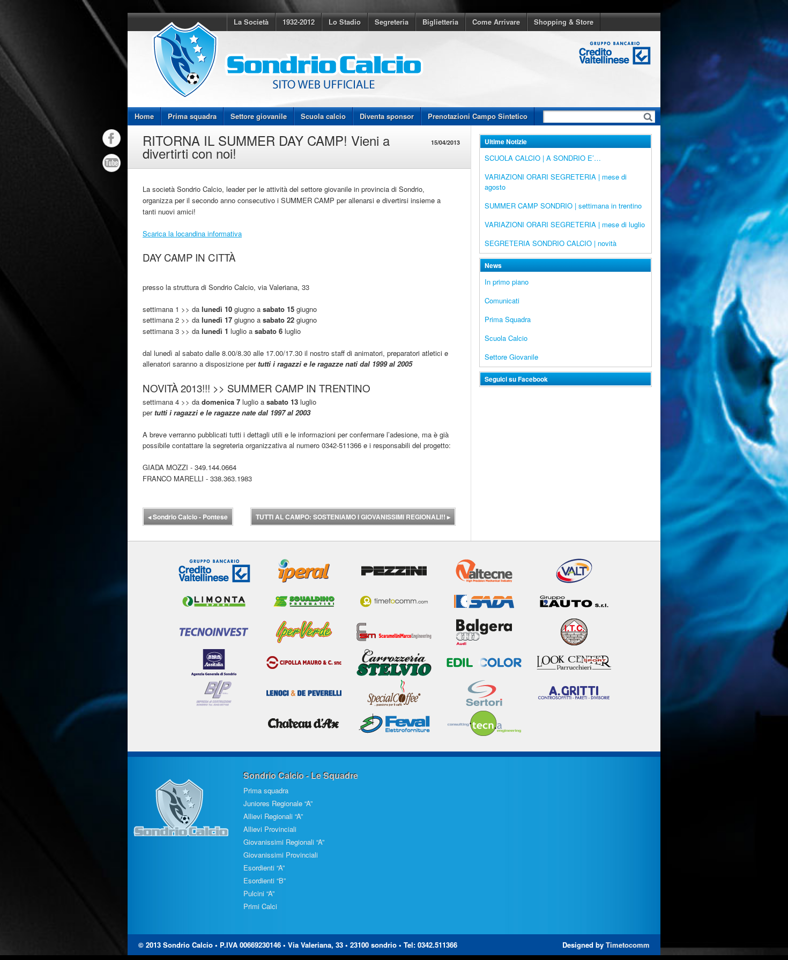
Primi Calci (260, 906)
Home (144, 116)
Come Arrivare (496, 22)
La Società (251, 22)
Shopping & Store (563, 22)
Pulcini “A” (258, 893)
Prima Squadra (508, 319)
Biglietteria (440, 22)
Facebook (111, 138)
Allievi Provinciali (269, 829)
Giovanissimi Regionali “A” (283, 842)
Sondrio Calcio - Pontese (188, 517)
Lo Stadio (345, 22)
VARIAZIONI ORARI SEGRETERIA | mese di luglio (565, 224)
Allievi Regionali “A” (273, 816)
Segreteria (391, 22)
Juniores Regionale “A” (278, 803)
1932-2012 (299, 22)
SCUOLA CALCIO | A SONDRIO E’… (543, 158)
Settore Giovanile (511, 357)
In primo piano (507, 282)
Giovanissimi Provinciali (280, 855)
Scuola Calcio (506, 338)
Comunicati (502, 300)
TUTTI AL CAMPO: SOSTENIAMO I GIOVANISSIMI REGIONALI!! (353, 517)
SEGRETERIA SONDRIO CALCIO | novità (550, 243)
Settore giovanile (259, 116)
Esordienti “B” (264, 880)
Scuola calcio (323, 116)
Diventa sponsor (387, 116)
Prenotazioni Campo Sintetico (477, 116)
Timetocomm (628, 945)
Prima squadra (192, 116)
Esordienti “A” (264, 867)
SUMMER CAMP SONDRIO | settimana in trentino (563, 205)
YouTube (111, 163)
